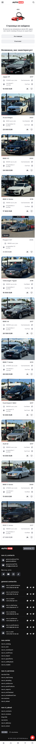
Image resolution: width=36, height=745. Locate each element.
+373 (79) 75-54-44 (12, 634)
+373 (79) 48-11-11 (11, 601)
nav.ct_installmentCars (8, 695)
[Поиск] (33, 2)
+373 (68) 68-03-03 (12, 627)
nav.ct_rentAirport (7, 650)
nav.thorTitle (5, 674)
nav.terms (4, 720)
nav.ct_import (5, 656)
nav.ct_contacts (6, 711)
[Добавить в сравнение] (27, 88)
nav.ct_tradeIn (5, 665)
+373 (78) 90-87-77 (12, 607)
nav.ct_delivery (6, 723)
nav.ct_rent (5, 647)
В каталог (18, 41)
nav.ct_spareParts (7, 659)
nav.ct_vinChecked (7, 692)
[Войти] (32, 743)
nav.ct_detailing (6, 680)
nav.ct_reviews (6, 714)
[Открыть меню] (2, 2)
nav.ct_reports (6, 689)
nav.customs (5, 698)
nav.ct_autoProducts (7, 686)
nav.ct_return (5, 726)
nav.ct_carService (7, 683)
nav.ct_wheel (5, 701)
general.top (27, 548)
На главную (18, 36)
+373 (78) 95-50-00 (12, 614)
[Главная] (3, 743)
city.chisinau (14, 732)
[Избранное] (18, 743)
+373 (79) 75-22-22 (12, 594)
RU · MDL (4, 732)
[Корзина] (25, 743)
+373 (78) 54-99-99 (12, 587)
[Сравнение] (10, 743)
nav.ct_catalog (6, 644)
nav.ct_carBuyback (7, 662)
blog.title (4, 717)
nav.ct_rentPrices (6, 653)
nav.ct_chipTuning (7, 677)
